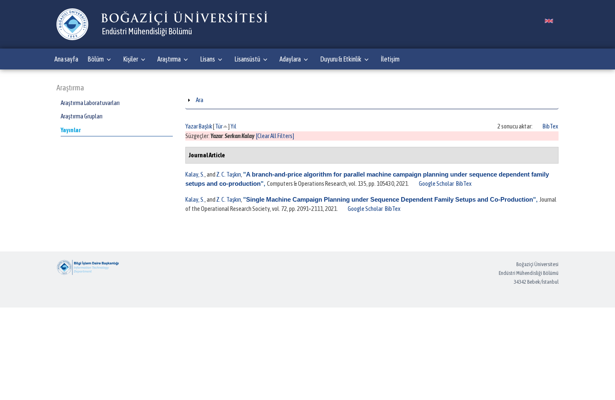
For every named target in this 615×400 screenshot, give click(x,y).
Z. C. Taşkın (228, 174)
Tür (219, 126)
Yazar (191, 126)
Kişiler (130, 59)
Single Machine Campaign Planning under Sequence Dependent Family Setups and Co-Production (389, 199)
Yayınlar (71, 129)
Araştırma (169, 59)
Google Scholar (436, 183)
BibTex (550, 126)
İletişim (390, 59)
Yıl (233, 126)
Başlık (205, 126)
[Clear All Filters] (275, 135)
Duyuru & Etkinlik (340, 59)
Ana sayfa (66, 59)
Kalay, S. (195, 174)
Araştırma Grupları (81, 116)
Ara (199, 99)
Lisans (207, 59)
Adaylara (290, 59)
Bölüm (95, 59)
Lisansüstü (247, 59)
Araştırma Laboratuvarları (90, 102)
